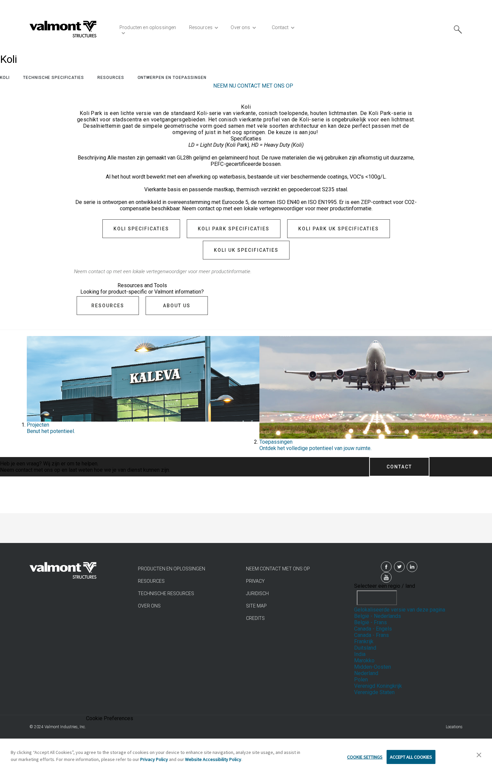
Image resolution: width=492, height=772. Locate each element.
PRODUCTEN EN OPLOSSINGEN (171, 568)
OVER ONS (149, 606)
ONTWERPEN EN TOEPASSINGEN (172, 77)
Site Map (256, 606)
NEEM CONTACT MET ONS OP (278, 568)
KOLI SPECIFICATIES (141, 228)
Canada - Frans (371, 635)
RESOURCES (151, 581)
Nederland (366, 673)
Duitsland (365, 648)
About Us (176, 305)
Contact (399, 466)
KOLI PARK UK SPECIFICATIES (338, 228)
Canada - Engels (373, 629)
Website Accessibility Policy (213, 759)
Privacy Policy (154, 759)
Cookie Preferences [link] (109, 718)
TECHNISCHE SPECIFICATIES (53, 77)
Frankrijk (364, 641)
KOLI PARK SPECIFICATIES (233, 228)
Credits (255, 618)
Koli (5, 77)
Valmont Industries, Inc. (65, 727)
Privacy (255, 581)
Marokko (364, 660)
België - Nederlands (377, 616)
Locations (454, 727)
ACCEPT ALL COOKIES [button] (411, 757)
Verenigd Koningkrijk (378, 686)
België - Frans (370, 622)
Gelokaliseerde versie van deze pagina (399, 609)
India (359, 654)
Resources (110, 77)
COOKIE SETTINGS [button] (365, 757)
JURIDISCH (257, 593)
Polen (361, 679)
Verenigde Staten (374, 692)
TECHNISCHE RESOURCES (166, 593)
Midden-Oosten (372, 667)
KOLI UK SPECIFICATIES (246, 250)
